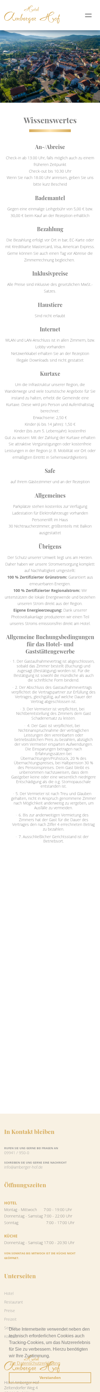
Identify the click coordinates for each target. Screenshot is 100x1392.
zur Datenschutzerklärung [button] (35, 1363)
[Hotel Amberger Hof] (32, 15)
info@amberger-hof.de (23, 1167)
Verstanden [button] (50, 1377)
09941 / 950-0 (16, 1152)
